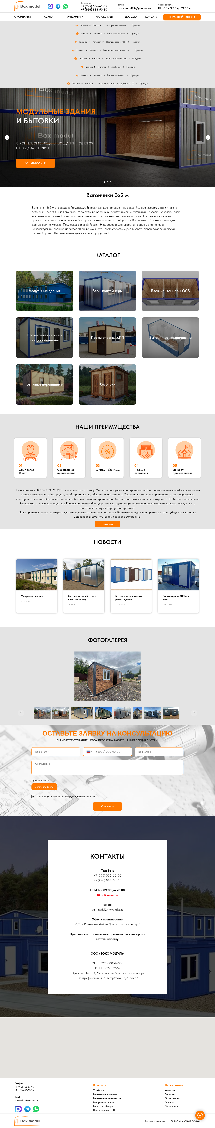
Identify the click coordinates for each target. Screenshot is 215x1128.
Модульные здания (116, 25)
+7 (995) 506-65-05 (107, 875)
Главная (84, 25)
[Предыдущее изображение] (21, 713)
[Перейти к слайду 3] (110, 182)
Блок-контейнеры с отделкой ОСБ (116, 83)
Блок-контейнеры (116, 33)
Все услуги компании (155, 1121)
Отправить (107, 806)
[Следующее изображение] (194, 713)
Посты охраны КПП (116, 41)
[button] (182, 17)
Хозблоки (116, 66)
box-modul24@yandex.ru (134, 8)
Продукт (135, 25)
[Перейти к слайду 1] (104, 182)
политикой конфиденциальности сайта (74, 796)
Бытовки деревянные (116, 58)
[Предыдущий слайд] (7, 137)
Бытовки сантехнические (116, 50)
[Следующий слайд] (208, 137)
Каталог (97, 25)
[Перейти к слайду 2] (107, 182)
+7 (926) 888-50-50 (94, 9)
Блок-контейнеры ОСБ (170, 290)
